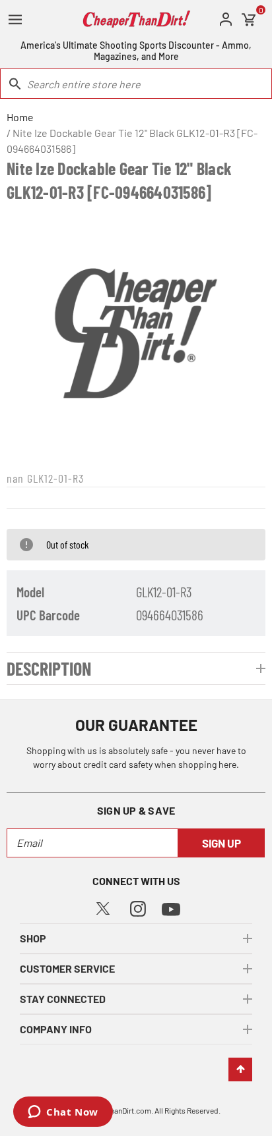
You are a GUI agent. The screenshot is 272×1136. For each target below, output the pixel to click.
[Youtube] (171, 908)
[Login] (226, 19)
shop (33, 938)
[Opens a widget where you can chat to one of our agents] (63, 1112)
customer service (67, 968)
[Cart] (249, 19)
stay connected (63, 998)
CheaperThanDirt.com (114, 1110)
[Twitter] (103, 906)
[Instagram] (138, 907)
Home (20, 117)
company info (56, 1029)
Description (49, 668)
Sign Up (221, 843)
